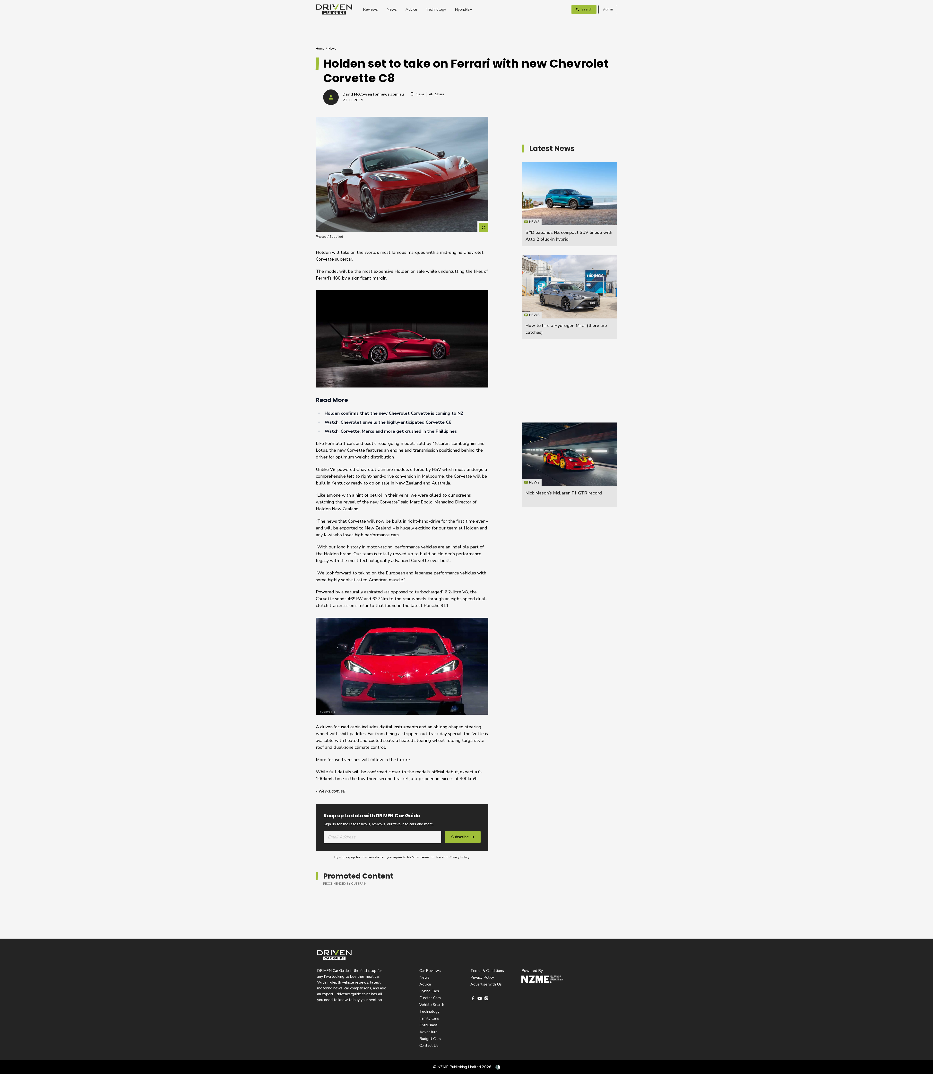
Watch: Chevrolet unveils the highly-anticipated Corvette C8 (388, 422)
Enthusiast (428, 1025)
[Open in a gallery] (483, 227)
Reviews (370, 9)
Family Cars (429, 1018)
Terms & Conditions (487, 970)
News (392, 9)
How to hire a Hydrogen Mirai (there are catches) (569, 297)
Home (320, 49)
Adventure (428, 1032)
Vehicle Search (431, 1004)
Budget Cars (430, 1038)
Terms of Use (430, 857)
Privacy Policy (459, 857)
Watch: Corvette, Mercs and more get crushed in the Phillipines (391, 431)
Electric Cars (430, 998)
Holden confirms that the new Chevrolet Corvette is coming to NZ (394, 413)
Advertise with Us (486, 984)
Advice (411, 9)
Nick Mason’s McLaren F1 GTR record (564, 493)
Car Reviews (430, 970)
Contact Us (429, 1045)
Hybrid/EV (463, 9)
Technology (436, 9)
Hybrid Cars (429, 991)
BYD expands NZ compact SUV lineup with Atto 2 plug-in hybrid (569, 204)
